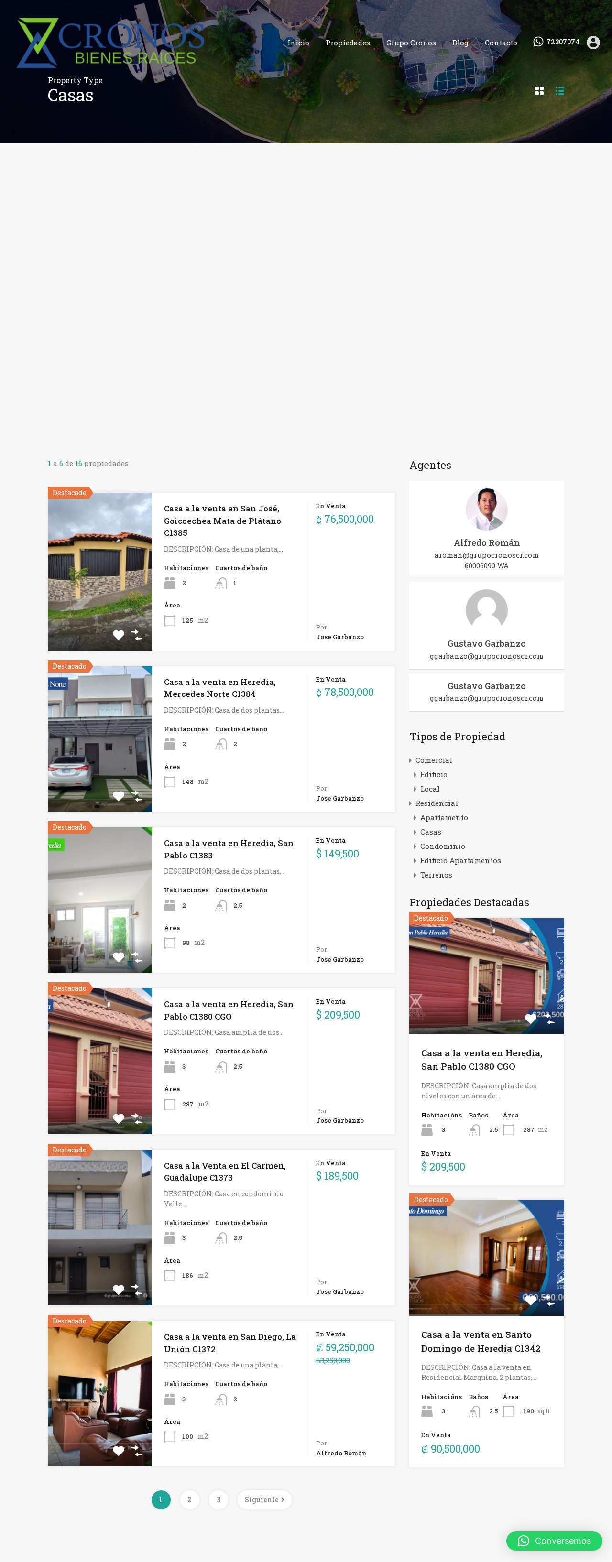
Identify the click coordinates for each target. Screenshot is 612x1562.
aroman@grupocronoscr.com (487, 555)
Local (430, 788)
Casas (430, 831)
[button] (554, 1541)
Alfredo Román (487, 542)
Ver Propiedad (100, 618)
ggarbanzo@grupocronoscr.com (487, 655)
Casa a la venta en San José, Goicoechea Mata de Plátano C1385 (222, 520)
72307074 (562, 42)
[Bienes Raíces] (141, 71)
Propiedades (348, 42)
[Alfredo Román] (487, 526)
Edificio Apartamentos (460, 860)
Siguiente (262, 1499)
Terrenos (436, 874)
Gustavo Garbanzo (487, 643)
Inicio (298, 42)
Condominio (442, 846)
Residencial (436, 803)
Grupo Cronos (411, 42)
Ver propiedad (487, 1011)
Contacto (501, 42)
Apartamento (444, 817)
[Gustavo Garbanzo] (487, 627)
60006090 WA (487, 565)
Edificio (434, 774)
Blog (460, 42)
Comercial (433, 760)
